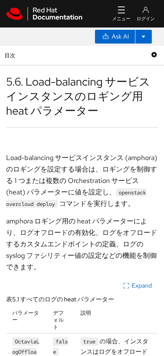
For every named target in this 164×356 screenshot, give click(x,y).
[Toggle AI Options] (143, 37)
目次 (11, 55)
